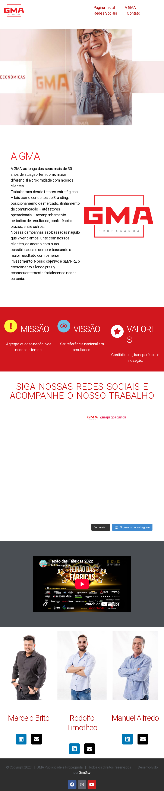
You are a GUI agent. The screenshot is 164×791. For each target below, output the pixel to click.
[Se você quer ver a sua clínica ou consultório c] (122, 446)
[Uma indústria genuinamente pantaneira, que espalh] (99, 501)
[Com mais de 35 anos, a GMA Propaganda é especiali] (145, 446)
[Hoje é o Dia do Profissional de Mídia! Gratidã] (99, 433)
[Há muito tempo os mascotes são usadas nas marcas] (99, 487)
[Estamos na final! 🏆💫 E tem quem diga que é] (145, 501)
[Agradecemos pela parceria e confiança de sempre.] (99, 474)
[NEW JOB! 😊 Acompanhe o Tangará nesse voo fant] (99, 515)
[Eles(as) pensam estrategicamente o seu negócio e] (122, 501)
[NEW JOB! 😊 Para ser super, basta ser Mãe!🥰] (122, 515)
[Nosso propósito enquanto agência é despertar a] (122, 487)
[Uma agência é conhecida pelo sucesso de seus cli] (122, 474)
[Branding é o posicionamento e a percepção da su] (145, 433)
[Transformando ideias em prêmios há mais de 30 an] (99, 460)
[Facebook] (72, 784)
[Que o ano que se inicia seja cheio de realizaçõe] (99, 446)
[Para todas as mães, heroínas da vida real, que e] (122, 433)
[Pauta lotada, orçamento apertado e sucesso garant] (145, 487)
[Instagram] (82, 784)
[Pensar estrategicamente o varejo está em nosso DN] (122, 460)
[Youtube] (92, 784)
